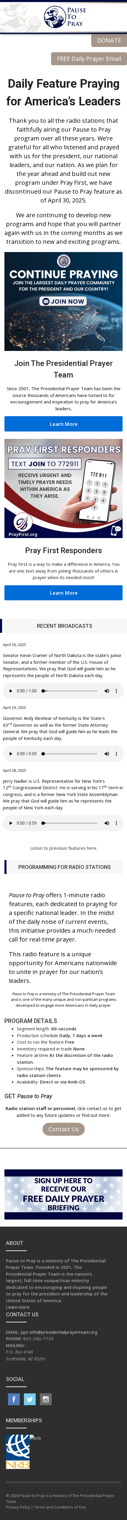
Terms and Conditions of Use (60, 1507)
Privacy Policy (18, 1507)
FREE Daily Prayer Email (89, 59)
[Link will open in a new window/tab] (14, 1399)
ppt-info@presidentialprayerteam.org (59, 1332)
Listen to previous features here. (63, 848)
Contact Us (63, 1129)
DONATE (109, 40)
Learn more (18, 1307)
